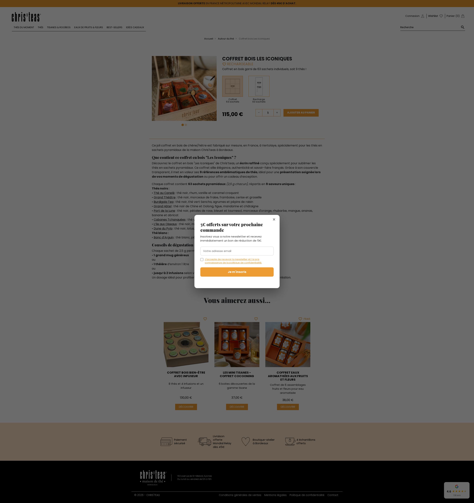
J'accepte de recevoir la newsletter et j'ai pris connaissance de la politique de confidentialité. (233, 261)
